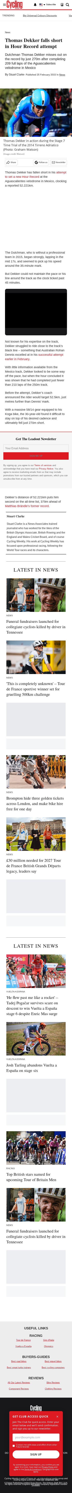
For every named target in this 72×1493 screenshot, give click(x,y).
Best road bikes (18, 1361)
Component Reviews (19, 1389)
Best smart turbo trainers (19, 1367)
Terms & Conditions (33, 1469)
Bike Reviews (53, 1382)
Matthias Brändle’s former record (27, 506)
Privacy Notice (46, 468)
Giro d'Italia (48, 1340)
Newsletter (60, 162)
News (7, 32)
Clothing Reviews (53, 1389)
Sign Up (36, 1454)
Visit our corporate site (47, 1480)
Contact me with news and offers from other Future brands (36, 1446)
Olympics (48, 1346)
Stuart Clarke (16, 74)
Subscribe (51, 4)
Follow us (43, 162)
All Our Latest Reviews (19, 1382)
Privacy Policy (48, 1467)
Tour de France (23, 1340)
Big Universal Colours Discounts (40, 15)
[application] (36, 310)
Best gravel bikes (53, 1361)
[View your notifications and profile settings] (35, 4)
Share (13, 162)
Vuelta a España (23, 1346)
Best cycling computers (53, 1367)
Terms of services (43, 465)
